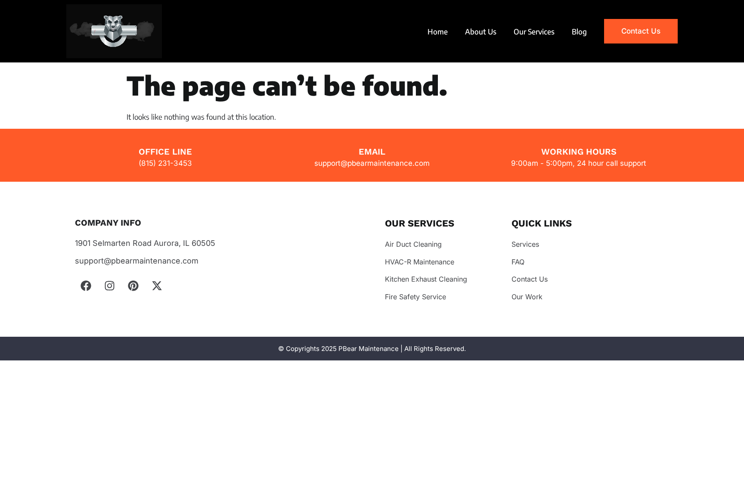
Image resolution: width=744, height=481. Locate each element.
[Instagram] (109, 285)
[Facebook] (85, 285)
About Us (480, 31)
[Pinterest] (133, 285)
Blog (579, 31)
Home (438, 31)
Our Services (534, 31)
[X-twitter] (156, 285)
